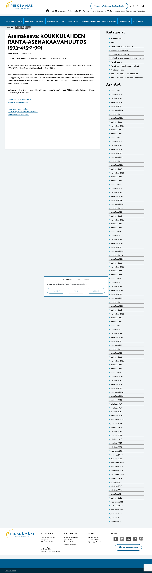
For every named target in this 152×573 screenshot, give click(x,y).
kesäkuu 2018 (116, 431)
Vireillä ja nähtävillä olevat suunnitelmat (127, 77)
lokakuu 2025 (116, 130)
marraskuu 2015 (117, 474)
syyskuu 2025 (116, 133)
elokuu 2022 (116, 278)
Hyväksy (56, 291)
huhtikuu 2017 (116, 447)
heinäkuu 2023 (116, 235)
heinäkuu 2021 (116, 329)
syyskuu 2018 (116, 427)
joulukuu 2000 (116, 517)
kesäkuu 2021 (116, 333)
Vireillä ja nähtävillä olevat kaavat (124, 74)
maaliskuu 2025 (117, 157)
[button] (104, 279)
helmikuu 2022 (117, 302)
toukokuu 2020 (117, 384)
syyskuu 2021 (116, 321)
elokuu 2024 (116, 184)
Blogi (113, 42)
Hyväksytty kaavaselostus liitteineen (23, 111)
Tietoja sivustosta (10, 571)
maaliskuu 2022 (117, 298)
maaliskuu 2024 (117, 204)
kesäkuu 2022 (116, 286)
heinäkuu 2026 (116, 94)
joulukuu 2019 (116, 400)
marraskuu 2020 (117, 361)
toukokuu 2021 (117, 337)
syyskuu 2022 (116, 274)
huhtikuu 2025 (116, 153)
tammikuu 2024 (117, 212)
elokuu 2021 (116, 325)
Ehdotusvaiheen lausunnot (18, 114)
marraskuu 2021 (117, 314)
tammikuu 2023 (117, 259)
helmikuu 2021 (117, 349)
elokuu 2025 (116, 137)
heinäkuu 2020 (116, 376)
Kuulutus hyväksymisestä (18, 102)
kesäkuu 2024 (116, 192)
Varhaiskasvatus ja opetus (34, 21)
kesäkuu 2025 (116, 145)
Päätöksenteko (124, 21)
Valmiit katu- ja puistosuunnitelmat (125, 66)
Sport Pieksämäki (98, 11)
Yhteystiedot (138, 21)
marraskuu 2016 (117, 462)
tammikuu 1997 (117, 521)
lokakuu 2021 (116, 318)
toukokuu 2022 (117, 290)
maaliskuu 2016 (117, 466)
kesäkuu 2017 (116, 443)
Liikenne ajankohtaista (120, 54)
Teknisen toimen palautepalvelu (109, 6)
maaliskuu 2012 (117, 502)
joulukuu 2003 (116, 513)
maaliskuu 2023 (117, 251)
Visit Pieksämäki (59, 11)
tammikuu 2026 (117, 118)
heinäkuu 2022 (116, 282)
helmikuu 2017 (117, 455)
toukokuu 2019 (117, 415)
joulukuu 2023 (116, 216)
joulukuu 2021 (116, 310)
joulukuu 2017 (116, 435)
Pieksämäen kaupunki (15, 1)
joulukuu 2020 (116, 357)
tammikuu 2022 (117, 306)
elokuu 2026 (116, 90)
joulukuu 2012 (116, 498)
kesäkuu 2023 (116, 239)
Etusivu (47, 11)
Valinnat (96, 291)
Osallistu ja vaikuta (109, 21)
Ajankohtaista (116, 38)
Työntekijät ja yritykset (55, 21)
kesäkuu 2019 (116, 412)
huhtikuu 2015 (116, 486)
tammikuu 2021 (117, 353)
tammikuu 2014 (117, 494)
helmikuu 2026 (117, 114)
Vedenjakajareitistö (116, 11)
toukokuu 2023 (117, 243)
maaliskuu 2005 (117, 509)
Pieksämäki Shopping (135, 11)
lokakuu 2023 (116, 224)
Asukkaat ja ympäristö (14, 21)
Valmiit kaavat (116, 62)
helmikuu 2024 (117, 208)
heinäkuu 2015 (116, 482)
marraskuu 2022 (117, 267)
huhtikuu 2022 (116, 294)
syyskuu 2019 (116, 408)
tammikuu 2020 (117, 396)
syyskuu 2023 (116, 227)
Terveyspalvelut (72, 21)
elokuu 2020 (116, 372)
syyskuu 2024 (116, 180)
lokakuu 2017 (116, 439)
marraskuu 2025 (117, 126)
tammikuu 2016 (117, 470)
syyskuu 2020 (116, 368)
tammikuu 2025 (117, 165)
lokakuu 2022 (116, 271)
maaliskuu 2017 (117, 451)
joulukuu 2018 (116, 423)
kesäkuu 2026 (116, 98)
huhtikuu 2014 (116, 490)
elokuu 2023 (116, 231)
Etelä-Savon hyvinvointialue (122, 46)
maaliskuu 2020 (117, 392)
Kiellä (76, 291)
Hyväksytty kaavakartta (18, 109)
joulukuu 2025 (116, 122)
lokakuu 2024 (116, 177)
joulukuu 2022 (116, 263)
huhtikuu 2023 (116, 247)
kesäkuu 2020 (116, 380)
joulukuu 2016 (116, 459)
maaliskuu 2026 (117, 110)
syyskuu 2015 (116, 478)
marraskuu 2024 (117, 173)
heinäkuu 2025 (116, 141)
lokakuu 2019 (116, 404)
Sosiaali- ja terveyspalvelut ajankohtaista (127, 58)
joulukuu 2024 (116, 169)
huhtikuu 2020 (116, 388)
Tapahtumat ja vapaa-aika (90, 21)
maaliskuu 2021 (117, 345)
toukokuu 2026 (117, 102)
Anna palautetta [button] (130, 547)
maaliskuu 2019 (117, 419)
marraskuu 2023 (117, 220)
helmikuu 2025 (117, 161)
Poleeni (86, 11)
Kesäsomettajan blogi (119, 50)
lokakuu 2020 (116, 365)
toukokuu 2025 (117, 149)
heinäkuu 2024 (116, 188)
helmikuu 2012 (117, 506)
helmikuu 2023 (117, 255)
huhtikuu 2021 (116, 341)
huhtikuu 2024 (116, 200)
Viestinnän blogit (117, 70)
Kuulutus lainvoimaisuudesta (19, 99)
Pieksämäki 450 (74, 11)
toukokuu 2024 (117, 196)
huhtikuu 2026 (116, 106)
